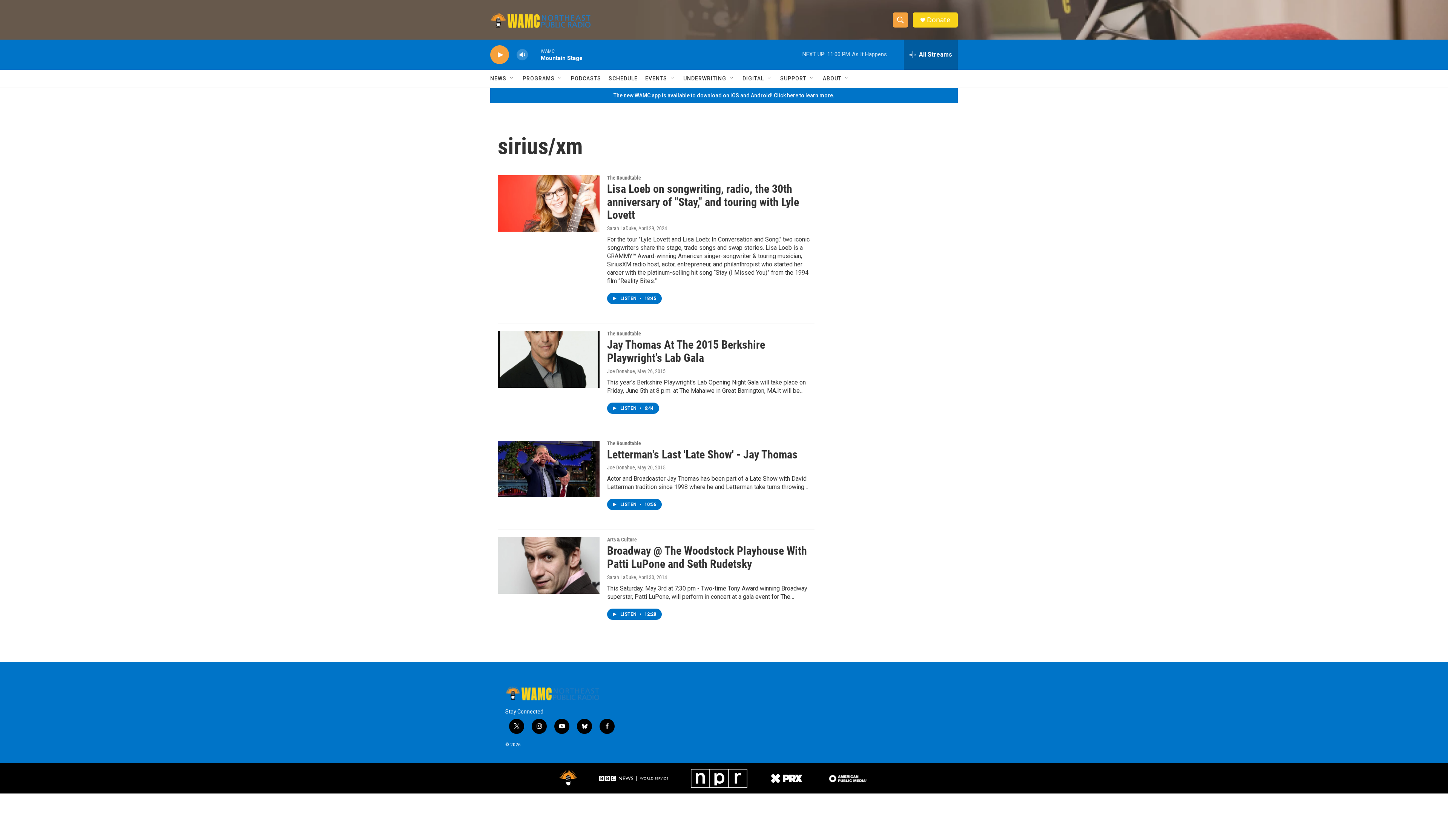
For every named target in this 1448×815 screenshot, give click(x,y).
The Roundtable (624, 178)
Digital (753, 78)
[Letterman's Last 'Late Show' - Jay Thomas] (549, 469)
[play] (500, 55)
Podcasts (586, 78)
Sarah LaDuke (621, 228)
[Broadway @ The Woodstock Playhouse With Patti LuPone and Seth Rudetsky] (549, 565)
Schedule (623, 78)
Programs (539, 78)
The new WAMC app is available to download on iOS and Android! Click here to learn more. (724, 95)
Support (793, 78)
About (832, 78)
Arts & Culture (622, 540)
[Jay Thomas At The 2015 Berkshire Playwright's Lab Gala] (549, 359)
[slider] (534, 54)
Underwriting (704, 78)
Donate (938, 20)
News (498, 78)
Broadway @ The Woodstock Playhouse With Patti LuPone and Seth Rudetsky (707, 557)
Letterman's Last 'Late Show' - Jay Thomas (702, 454)
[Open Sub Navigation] (512, 78)
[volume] (522, 54)
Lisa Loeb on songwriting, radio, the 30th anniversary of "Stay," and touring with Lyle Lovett (703, 202)
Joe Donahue (621, 371)
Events (656, 78)
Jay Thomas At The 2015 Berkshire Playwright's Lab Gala (686, 351)
